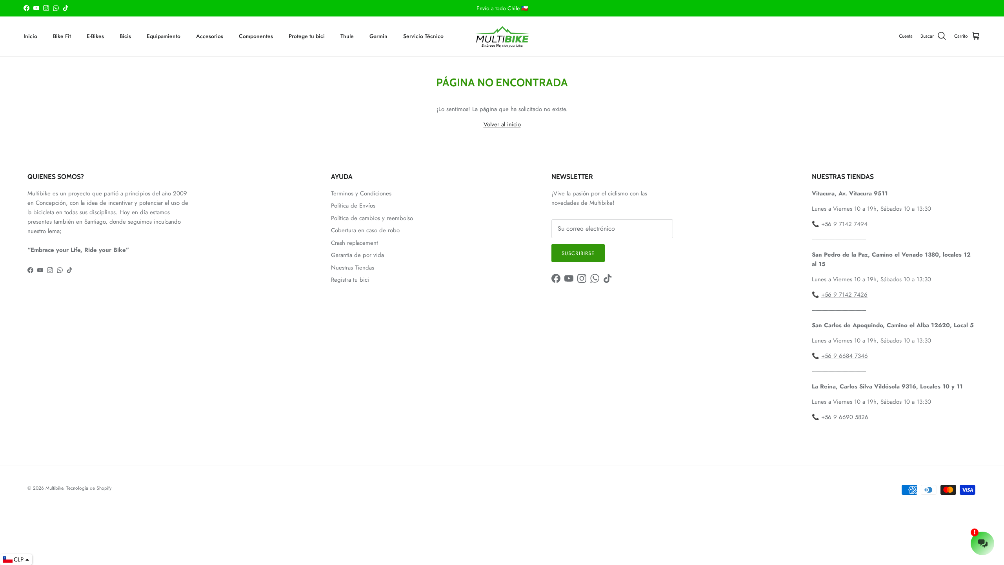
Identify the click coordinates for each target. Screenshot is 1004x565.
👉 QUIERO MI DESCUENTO (502, 332)
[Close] (610, 210)
